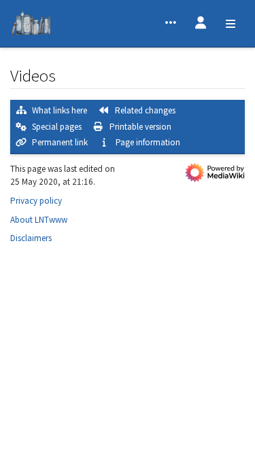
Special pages (57, 126)
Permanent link (60, 142)
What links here (59, 110)
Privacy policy (36, 200)
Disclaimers (31, 238)
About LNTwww (38, 219)
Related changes (145, 110)
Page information (148, 142)
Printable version (140, 126)
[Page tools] (170, 23)
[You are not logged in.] (200, 23)
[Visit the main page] (31, 25)
